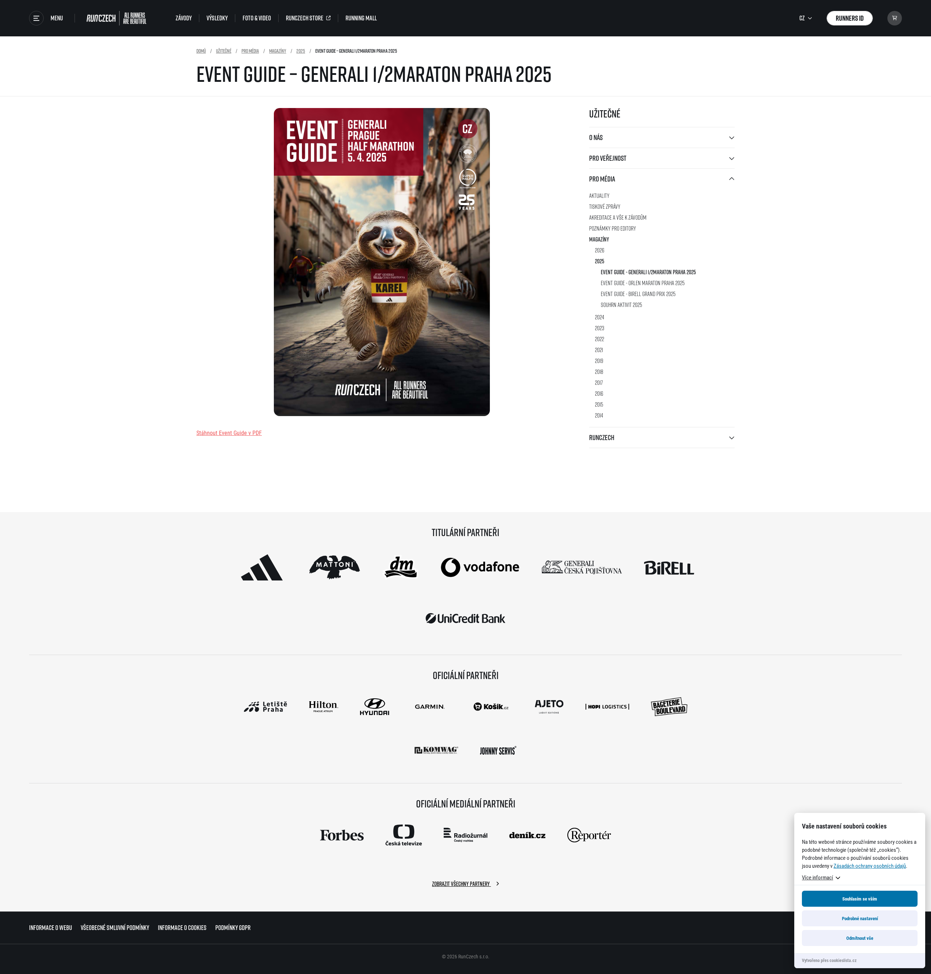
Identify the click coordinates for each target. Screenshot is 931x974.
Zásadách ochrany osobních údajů (870, 865)
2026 (599, 250)
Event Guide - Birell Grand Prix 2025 (638, 294)
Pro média (250, 50)
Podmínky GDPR (233, 927)
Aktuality (599, 195)
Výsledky (217, 18)
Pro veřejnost (607, 158)
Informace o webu (50, 927)
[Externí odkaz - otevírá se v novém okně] (262, 567)
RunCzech (601, 437)
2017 (599, 382)
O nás (596, 137)
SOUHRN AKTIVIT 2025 (621, 304)
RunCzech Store (304, 18)
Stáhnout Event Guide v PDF (229, 432)
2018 (599, 371)
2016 (599, 393)
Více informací (817, 877)
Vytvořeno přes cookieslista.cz (829, 960)
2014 (599, 415)
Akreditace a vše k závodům (618, 217)
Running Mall (361, 18)
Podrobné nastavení (860, 918)
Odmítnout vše (859, 938)
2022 (599, 339)
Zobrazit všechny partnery (461, 884)
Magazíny (277, 50)
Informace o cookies (182, 927)
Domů (201, 50)
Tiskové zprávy (604, 206)
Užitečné (223, 50)
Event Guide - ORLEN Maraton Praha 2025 (643, 283)
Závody (184, 18)
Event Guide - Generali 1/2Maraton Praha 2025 (648, 272)
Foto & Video (257, 18)
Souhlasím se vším (859, 898)
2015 (599, 404)
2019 (599, 360)
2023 (599, 328)
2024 (599, 317)
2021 (599, 350)
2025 (300, 50)
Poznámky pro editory (612, 228)
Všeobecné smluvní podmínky (115, 927)
